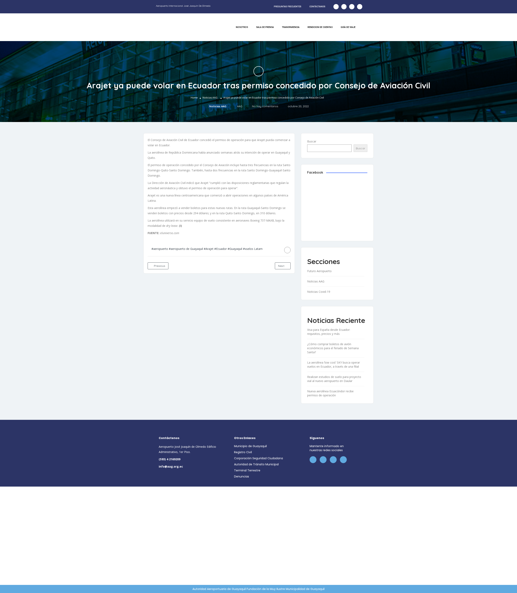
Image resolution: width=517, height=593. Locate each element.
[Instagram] (351, 6)
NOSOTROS (242, 27)
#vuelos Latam (253, 249)
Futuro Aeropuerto (319, 271)
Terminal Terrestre (247, 470)
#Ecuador (220, 249)
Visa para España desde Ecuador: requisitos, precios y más (328, 332)
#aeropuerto (159, 249)
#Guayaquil (235, 249)
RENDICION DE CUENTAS (320, 27)
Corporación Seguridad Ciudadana (258, 458)
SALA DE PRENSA (265, 27)
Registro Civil (243, 452)
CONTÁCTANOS (317, 6)
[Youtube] (359, 6)
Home (194, 98)
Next (281, 266)
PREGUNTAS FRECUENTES (287, 6)
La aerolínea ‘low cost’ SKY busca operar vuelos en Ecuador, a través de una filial (333, 364)
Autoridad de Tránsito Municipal (256, 464)
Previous (159, 266)
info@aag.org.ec (171, 466)
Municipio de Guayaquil (250, 446)
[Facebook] (336, 6)
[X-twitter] (344, 6)
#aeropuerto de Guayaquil (186, 249)
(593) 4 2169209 (169, 459)
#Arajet (208, 249)
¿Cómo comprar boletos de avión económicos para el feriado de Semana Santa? (333, 348)
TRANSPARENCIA (290, 27)
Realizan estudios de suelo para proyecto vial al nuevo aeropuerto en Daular (334, 379)
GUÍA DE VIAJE (348, 27)
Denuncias (241, 476)
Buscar (311, 141)
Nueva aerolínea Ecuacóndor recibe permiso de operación (330, 393)
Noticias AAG (210, 98)
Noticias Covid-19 (318, 292)
